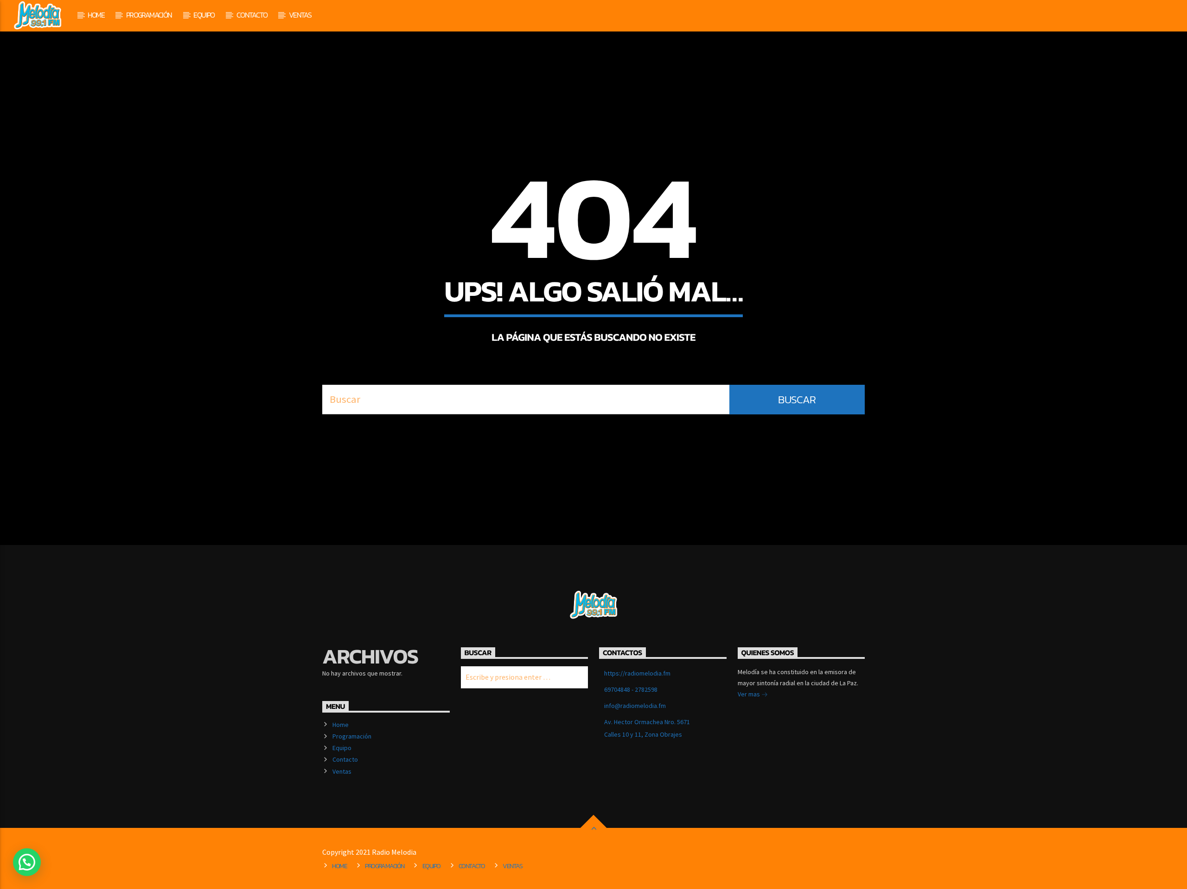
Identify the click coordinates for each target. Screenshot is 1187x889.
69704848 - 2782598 (630, 689)
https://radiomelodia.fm (637, 673)
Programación (149, 14)
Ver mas (749, 694)
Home (96, 14)
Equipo (203, 14)
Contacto (251, 14)
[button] (27, 862)
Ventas (300, 14)
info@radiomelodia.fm (635, 705)
